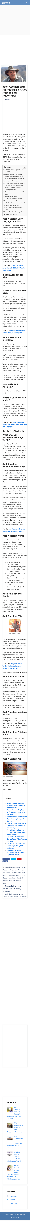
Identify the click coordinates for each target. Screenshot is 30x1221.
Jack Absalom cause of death (16, 203)
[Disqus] (14, 1045)
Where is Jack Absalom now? (14, 176)
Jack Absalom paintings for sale (14, 208)
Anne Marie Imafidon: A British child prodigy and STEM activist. (16, 832)
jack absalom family (14, 872)
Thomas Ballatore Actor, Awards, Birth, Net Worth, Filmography (13, 268)
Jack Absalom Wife (11, 201)
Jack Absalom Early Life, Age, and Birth (14, 171)
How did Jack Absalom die (15, 185)
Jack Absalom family (12, 205)
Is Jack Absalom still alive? (13, 174)
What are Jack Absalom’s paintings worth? (13, 188)
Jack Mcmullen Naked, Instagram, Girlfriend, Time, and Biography (14, 424)
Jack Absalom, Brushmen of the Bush (15, 193)
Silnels (6, 2)
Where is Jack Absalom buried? (15, 183)
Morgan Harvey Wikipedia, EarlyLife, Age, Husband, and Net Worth (12, 666)
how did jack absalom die (14, 867)
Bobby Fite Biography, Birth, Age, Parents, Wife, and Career (17, 819)
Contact (22, 1214)
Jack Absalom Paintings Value (15, 212)
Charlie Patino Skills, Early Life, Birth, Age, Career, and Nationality (16, 825)
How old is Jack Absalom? (13, 181)
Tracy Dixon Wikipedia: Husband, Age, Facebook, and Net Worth (16, 805)
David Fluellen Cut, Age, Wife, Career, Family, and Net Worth (16, 812)
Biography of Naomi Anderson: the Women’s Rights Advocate (15, 852)
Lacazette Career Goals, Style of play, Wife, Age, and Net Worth (17, 839)
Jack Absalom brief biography (14, 178)
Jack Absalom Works (11, 196)
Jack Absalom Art (11, 214)
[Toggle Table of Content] (24, 167)
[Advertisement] (15, 20)
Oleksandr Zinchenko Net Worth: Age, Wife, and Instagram (16, 846)
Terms (17, 1214)
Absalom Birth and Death (14, 198)
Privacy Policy (9, 1214)
